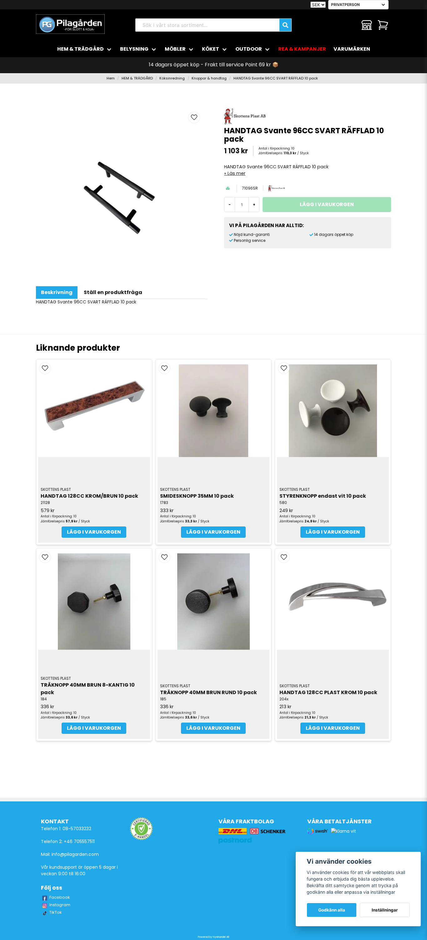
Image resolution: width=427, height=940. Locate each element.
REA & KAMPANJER (302, 49)
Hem (111, 78)
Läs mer (236, 173)
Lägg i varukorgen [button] (94, 532)
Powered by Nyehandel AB (213, 937)
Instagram (59, 905)
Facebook (59, 897)
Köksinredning (172, 78)
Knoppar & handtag (209, 78)
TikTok (55, 912)
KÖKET (210, 49)
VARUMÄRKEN (352, 49)
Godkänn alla (331, 909)
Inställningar (385, 909)
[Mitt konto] (367, 25)
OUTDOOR (248, 49)
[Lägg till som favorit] (350, 25)
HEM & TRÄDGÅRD (80, 49)
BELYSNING (134, 49)
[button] (194, 117)
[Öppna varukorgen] (383, 25)
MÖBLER (175, 49)
